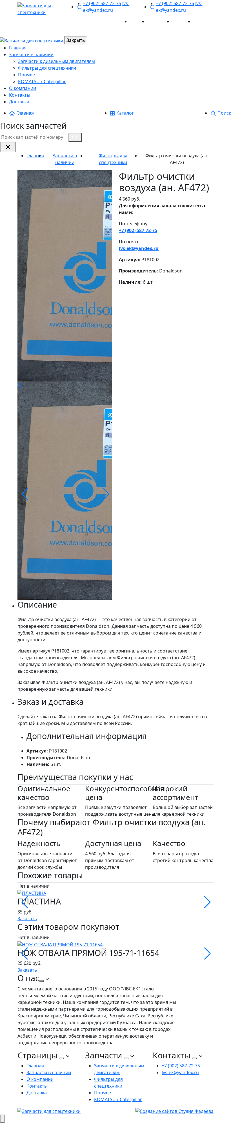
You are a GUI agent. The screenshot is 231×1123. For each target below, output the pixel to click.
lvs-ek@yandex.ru (139, 248)
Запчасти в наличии (31, 54)
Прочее (26, 75)
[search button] (75, 137)
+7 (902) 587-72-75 (102, 3)
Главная (138, 21)
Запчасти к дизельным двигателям (56, 61)
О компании (22, 88)
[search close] (8, 147)
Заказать (27, 918)
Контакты (182, 21)
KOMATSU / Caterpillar (42, 81)
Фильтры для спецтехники (47, 68)
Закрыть (75, 40)
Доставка (203, 21)
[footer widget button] (41, 981)
